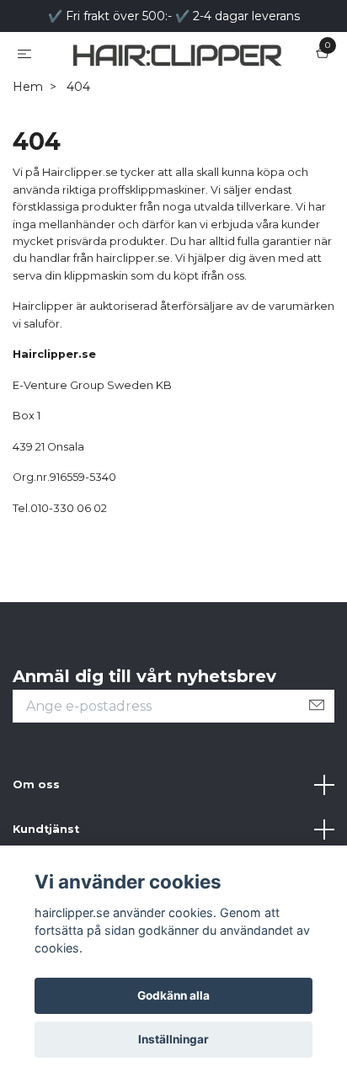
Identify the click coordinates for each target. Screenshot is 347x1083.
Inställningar (173, 1039)
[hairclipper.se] (173, 79)
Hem (28, 136)
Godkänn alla (173, 995)
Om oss (36, 834)
